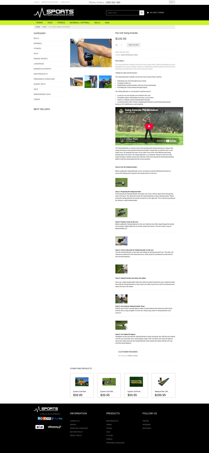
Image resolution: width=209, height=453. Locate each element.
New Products (41, 74)
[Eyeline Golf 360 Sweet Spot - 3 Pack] (109, 381)
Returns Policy (76, 432)
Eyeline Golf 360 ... (107, 391)
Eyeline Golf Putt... (135, 391)
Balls (97, 23)
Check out (65, 2)
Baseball (38, 43)
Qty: (116, 45)
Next (109, 82)
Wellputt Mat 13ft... (162, 391)
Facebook (146, 424)
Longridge (39, 64)
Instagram (147, 428)
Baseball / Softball (80, 23)
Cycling (109, 435)
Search (73, 424)
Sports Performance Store (129, 55)
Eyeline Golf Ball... (80, 391)
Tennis (39, 23)
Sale (107, 23)
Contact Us (74, 421)
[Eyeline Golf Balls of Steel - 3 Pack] (81, 381)
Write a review (133, 356)
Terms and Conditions (79, 428)
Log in (36, 2)
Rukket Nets (39, 84)
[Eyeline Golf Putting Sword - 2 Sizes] (136, 381)
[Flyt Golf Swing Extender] (91, 53)
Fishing (109, 428)
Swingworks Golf (42, 94)
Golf (50, 23)
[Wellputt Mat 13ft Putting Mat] (163, 381)
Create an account (49, 2)
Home (38, 27)
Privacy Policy (76, 435)
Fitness (61, 23)
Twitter (146, 421)
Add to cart (133, 45)
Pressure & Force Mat (44, 79)
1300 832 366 (112, 2)
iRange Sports (41, 59)
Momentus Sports (42, 69)
